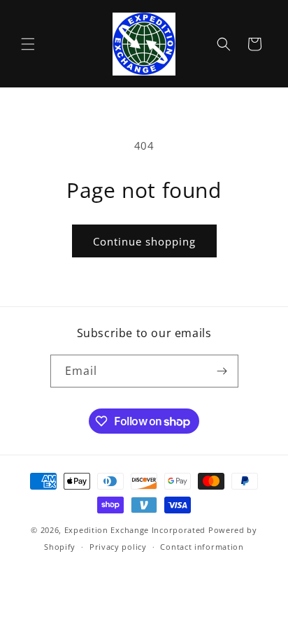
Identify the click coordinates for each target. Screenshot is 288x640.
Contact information (201, 546)
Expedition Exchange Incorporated (135, 530)
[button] (28, 44)
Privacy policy (118, 546)
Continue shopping (144, 241)
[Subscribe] (222, 371)
